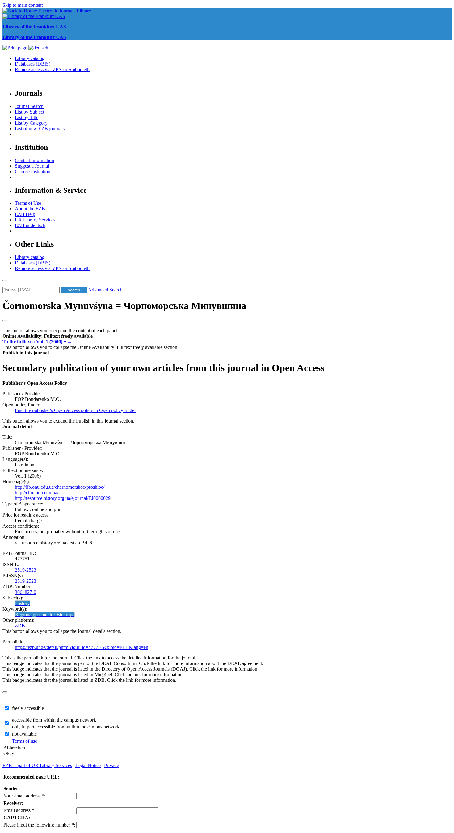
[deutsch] (38, 47)
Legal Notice (88, 765)
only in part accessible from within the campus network (66, 726)
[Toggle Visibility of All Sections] (4, 320)
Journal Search (29, 106)
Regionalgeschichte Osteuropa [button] (44, 614)
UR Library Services (35, 219)
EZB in (30, 225)
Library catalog (29, 58)
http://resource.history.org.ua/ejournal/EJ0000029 (63, 498)
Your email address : (24, 795)
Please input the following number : (39, 824)
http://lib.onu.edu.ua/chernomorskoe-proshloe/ (59, 487)
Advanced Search (105, 289)
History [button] (22, 603)
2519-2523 (25, 570)
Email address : (19, 810)
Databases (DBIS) (32, 64)
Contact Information (34, 160)
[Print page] (15, 47)
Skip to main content (22, 5)
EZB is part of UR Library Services (37, 765)
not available (24, 733)
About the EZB (30, 208)
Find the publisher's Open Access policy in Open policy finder (75, 410)
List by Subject (29, 111)
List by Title (26, 117)
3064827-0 (25, 592)
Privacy (111, 765)
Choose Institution (32, 171)
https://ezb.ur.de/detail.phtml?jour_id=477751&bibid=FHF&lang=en (81, 647)
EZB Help (25, 214)
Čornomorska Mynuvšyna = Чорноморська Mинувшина (124, 305)
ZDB (20, 625)
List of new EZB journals (40, 128)
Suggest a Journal (32, 166)
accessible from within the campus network (54, 720)
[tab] (227, 336)
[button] (47, 336)
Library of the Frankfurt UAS (34, 26)
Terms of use (24, 741)
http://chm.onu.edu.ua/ (36, 492)
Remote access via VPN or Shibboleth (52, 69)
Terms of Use (28, 203)
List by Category (31, 123)
